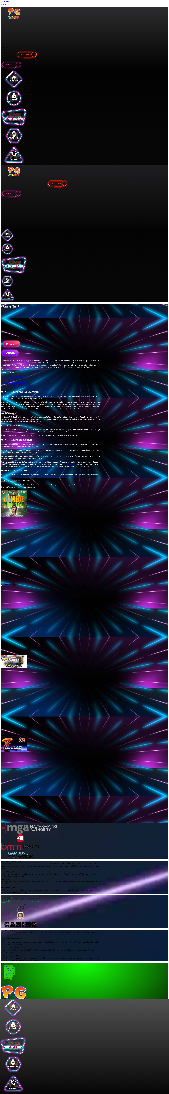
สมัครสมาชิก (10, 968)
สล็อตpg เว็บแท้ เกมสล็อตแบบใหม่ (14, 383)
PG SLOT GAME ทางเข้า (15, 380)
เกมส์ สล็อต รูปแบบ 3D (15, 378)
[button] (34, 47)
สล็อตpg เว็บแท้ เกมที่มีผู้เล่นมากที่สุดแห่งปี (17, 376)
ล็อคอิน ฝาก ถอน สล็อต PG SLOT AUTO (20, 387)
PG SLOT (4, 4)
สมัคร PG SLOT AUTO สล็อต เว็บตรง (19, 385)
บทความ (8, 977)
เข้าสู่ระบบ (9, 975)
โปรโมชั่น (9, 971)
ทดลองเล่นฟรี (10, 973)
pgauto (27, 417)
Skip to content (5, 1)
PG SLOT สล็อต (67, 464)
